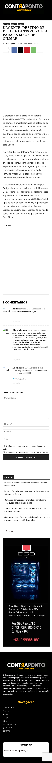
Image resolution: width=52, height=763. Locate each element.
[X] (20, 50)
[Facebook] (14, 50)
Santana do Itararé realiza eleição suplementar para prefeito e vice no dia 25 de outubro (27, 518)
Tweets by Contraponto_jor (15, 750)
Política (6, 24)
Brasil (13, 24)
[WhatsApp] (33, 50)
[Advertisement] (26, 83)
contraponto (11, 43)
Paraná (21, 24)
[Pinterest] (27, 50)
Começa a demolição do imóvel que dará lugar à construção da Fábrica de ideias (25, 501)
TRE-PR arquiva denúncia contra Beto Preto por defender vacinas (25, 510)
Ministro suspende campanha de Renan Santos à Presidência (25, 484)
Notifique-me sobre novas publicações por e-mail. (27, 452)
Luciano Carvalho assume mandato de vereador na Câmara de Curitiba (26, 492)
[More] (40, 50)
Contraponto (11, 531)
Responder (16, 322)
